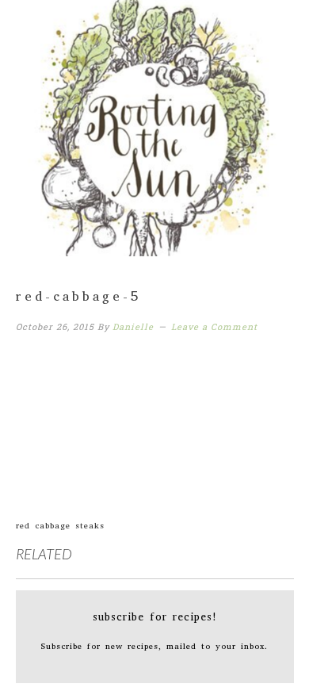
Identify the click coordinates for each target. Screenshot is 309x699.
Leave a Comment (214, 326)
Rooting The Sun (155, 123)
